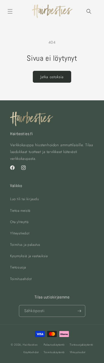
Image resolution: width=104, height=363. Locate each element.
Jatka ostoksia (52, 77)
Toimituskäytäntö (54, 352)
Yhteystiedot (19, 233)
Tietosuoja (18, 267)
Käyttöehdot (31, 352)
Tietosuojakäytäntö (81, 345)
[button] (10, 11)
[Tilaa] (79, 311)
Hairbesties (30, 344)
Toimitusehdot (21, 278)
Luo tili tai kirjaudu (24, 198)
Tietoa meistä (20, 210)
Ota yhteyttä (19, 221)
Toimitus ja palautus (25, 244)
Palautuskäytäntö (54, 345)
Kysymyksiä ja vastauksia (28, 255)
